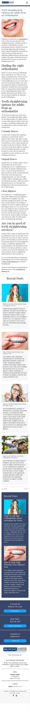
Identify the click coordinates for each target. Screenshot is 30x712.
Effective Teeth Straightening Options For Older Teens (14, 404)
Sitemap (18, 693)
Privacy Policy (13, 693)
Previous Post (5, 489)
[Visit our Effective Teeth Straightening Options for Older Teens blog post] (15, 393)
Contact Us (15, 640)
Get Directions (15, 611)
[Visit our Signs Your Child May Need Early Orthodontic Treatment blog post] (15, 445)
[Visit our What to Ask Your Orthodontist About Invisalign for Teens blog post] (15, 293)
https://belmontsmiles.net (10, 261)
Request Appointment (15, 626)
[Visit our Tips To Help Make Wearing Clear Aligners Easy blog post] (15, 341)
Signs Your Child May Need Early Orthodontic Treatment (13, 456)
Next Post (26, 489)
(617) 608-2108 (6, 264)
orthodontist (23, 39)
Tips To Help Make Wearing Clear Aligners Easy (13, 352)
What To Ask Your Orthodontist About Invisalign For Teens (14, 304)
